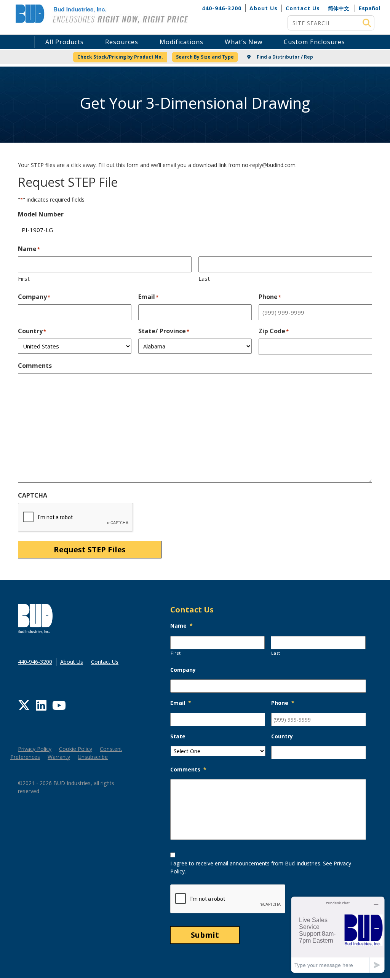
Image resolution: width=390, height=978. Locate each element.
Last (204, 278)
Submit (205, 935)
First (24, 278)
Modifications (181, 42)
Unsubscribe (93, 756)
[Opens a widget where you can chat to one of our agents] (337, 934)
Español (369, 8)
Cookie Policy (75, 748)
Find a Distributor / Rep (284, 57)
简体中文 (338, 8)
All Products (64, 42)
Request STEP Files (90, 549)
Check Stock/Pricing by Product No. (120, 57)
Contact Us (303, 8)
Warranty (59, 756)
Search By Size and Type (205, 57)
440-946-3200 (221, 8)
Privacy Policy (34, 748)
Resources (121, 42)
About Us (263, 8)
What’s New (243, 42)
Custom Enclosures (314, 42)
